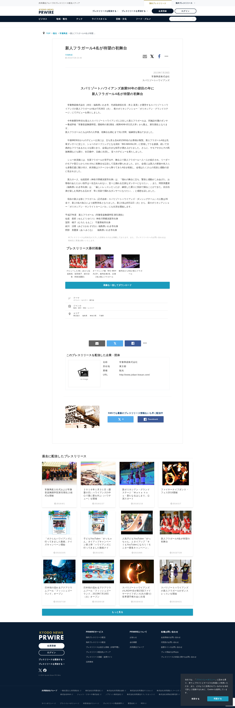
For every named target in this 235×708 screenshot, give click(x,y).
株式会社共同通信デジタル (140, 691)
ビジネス (43, 19)
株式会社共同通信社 (93, 691)
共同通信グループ (137, 647)
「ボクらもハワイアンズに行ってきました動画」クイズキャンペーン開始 (58, 541)
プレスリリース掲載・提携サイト (99, 657)
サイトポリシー (48, 703)
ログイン (185, 11)
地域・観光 (61, 19)
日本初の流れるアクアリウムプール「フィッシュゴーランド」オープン (58, 590)
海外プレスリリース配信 (95, 642)
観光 (55, 33)
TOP (48, 33)
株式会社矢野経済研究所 (168, 694)
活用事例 (89, 662)
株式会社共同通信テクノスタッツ (140, 694)
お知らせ (133, 637)
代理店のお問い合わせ (170, 642)
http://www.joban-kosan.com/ (134, 375)
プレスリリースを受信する (134, 11)
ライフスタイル (99, 19)
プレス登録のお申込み (170, 652)
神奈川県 (93, 315)
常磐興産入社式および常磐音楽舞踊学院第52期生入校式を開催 (58, 492)
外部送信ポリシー (90, 703)
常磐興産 (64, 33)
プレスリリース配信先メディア (98, 652)
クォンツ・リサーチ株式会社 (88, 694)
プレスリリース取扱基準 (112, 703)
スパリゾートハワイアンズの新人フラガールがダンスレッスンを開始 (174, 590)
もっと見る (117, 612)
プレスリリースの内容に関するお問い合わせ (178, 657)
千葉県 (101, 315)
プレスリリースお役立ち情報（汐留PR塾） (103, 647)
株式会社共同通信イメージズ (168, 691)
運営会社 (131, 703)
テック (79, 19)
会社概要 (133, 642)
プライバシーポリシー (205, 680)
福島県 (85, 315)
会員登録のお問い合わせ (170, 637)
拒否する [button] (196, 699)
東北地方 (76, 315)
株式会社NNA (65, 694)
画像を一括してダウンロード (117, 285)
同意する (218, 699)
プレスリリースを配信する (104, 11)
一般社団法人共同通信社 (69, 691)
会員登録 (163, 11)
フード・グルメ (143, 19)
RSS (143, 703)
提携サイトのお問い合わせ (171, 647)
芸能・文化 (121, 19)
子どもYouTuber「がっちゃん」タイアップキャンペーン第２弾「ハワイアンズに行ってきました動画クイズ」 (98, 544)
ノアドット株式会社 (113, 694)
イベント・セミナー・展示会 (83, 300)
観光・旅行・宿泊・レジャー (83, 308)
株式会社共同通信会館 (115, 691)
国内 (157, 3)
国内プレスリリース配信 (95, 637)
